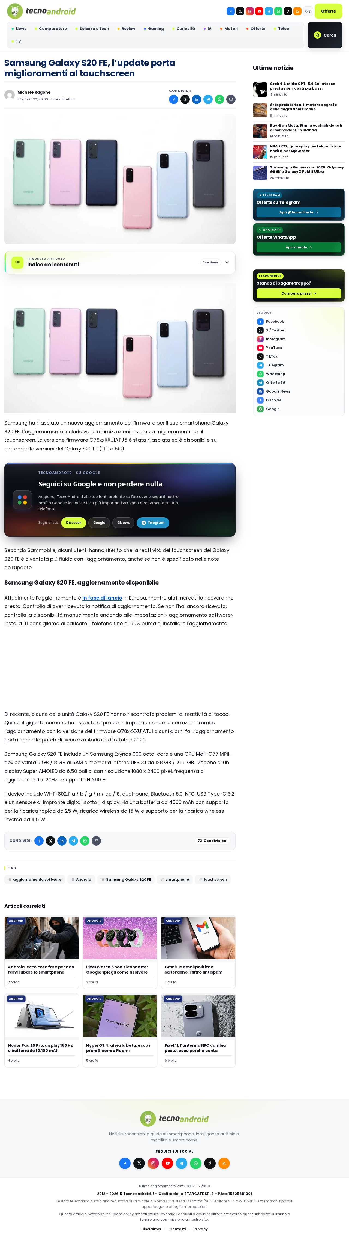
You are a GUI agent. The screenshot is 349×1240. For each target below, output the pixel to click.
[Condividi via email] (231, 99)
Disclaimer (151, 1229)
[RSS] (297, 11)
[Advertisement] (120, 671)
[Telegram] (269, 11)
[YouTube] (259, 11)
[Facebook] (231, 11)
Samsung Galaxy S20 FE (128, 879)
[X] (240, 11)
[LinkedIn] (196, 99)
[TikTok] (288, 11)
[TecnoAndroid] (41, 11)
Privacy (201, 1229)
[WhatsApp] (219, 99)
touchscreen (215, 879)
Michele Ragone (34, 92)
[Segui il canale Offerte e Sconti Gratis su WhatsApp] (278, 11)
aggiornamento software (37, 879)
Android (83, 879)
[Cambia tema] (308, 11)
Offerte (328, 11)
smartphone (177, 879)
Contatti (177, 1229)
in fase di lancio (102, 597)
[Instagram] (250, 11)
